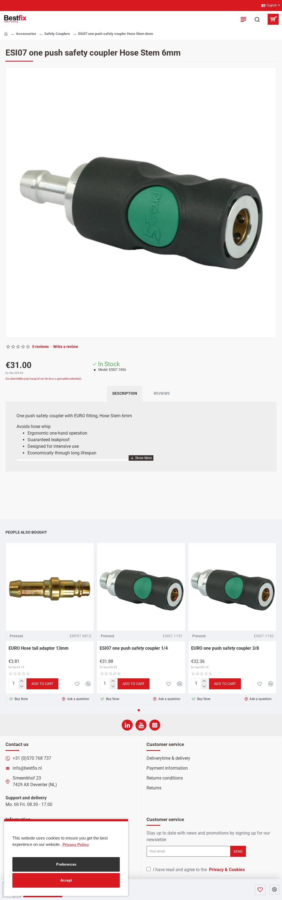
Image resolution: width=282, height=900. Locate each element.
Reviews (162, 393)
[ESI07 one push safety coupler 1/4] (141, 587)
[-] (21, 686)
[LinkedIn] (127, 725)
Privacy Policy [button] (76, 844)
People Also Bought (26, 532)
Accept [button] (66, 880)
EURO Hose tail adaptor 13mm (39, 648)
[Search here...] (257, 19)
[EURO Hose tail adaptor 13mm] (50, 587)
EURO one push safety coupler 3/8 (225, 648)
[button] (11, 202)
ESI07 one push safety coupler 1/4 (134, 648)
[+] (21, 681)
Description (124, 393)
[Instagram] (154, 725)
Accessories (26, 34)
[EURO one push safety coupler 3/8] (232, 587)
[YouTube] (141, 725)
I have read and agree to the (198, 869)
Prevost (16, 636)
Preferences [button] (66, 864)
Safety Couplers (57, 34)
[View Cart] (273, 19)
